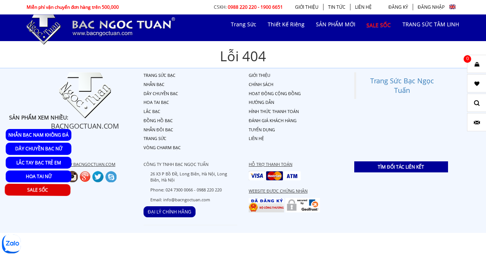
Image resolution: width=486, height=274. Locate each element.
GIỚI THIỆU (307, 7)
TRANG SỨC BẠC (159, 75)
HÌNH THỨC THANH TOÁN (274, 111)
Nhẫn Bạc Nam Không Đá (38, 135)
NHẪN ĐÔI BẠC (158, 129)
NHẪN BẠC (154, 84)
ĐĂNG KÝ (398, 7)
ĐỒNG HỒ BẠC (158, 120)
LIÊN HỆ (363, 7)
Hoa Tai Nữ (39, 176)
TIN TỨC (337, 7)
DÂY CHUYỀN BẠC (161, 93)
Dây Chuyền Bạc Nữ (38, 148)
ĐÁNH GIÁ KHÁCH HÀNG (273, 120)
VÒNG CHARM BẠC (162, 147)
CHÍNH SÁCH (261, 84)
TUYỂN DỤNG (262, 129)
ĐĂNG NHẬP (431, 7)
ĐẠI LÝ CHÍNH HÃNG (169, 212)
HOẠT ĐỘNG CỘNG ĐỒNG (275, 93)
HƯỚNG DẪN (261, 102)
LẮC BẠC (152, 111)
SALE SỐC (38, 189)
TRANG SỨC (155, 138)
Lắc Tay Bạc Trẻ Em (38, 162)
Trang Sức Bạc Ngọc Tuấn (402, 85)
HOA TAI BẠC (156, 102)
